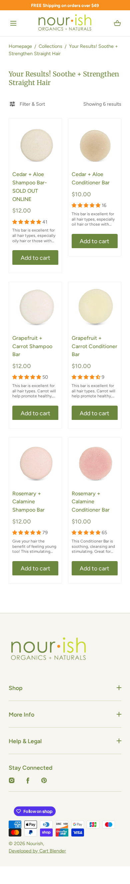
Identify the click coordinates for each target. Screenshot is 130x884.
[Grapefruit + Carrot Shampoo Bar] (35, 308)
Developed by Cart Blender (37, 851)
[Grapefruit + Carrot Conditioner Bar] (95, 308)
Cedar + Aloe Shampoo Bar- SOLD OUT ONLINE (29, 186)
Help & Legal (25, 740)
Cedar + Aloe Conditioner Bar (91, 178)
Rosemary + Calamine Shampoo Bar (28, 501)
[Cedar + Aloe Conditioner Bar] (95, 145)
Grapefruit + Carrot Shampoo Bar (32, 346)
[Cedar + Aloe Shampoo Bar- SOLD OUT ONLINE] (35, 145)
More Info (21, 714)
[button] (13, 23)
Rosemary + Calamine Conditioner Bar (91, 501)
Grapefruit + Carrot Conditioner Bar (94, 346)
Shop (16, 687)
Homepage (20, 46)
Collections (50, 46)
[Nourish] (65, 23)
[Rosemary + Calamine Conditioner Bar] (95, 464)
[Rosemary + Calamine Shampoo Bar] (35, 464)
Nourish (34, 843)
